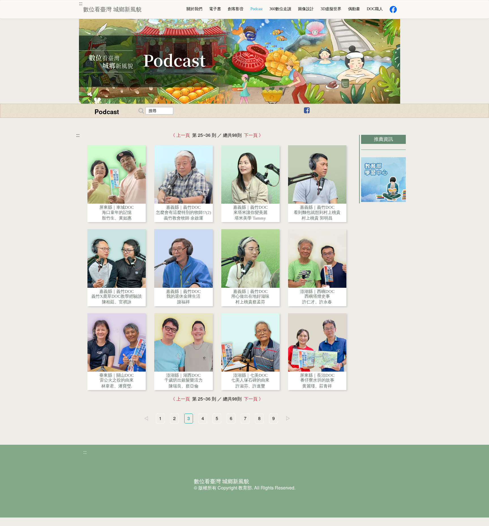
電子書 (215, 9)
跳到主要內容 (30, 4)
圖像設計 (306, 9)
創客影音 (236, 9)
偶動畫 (354, 9)
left (146, 418)
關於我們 (194, 9)
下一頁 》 (252, 135)
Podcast (256, 9)
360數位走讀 (280, 9)
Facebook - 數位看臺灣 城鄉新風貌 (341, 111)
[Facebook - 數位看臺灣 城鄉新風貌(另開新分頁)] (393, 9)
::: (80, 3)
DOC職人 (375, 9)
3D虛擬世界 (331, 9)
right (287, 418)
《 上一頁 (181, 135)
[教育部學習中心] (383, 179)
